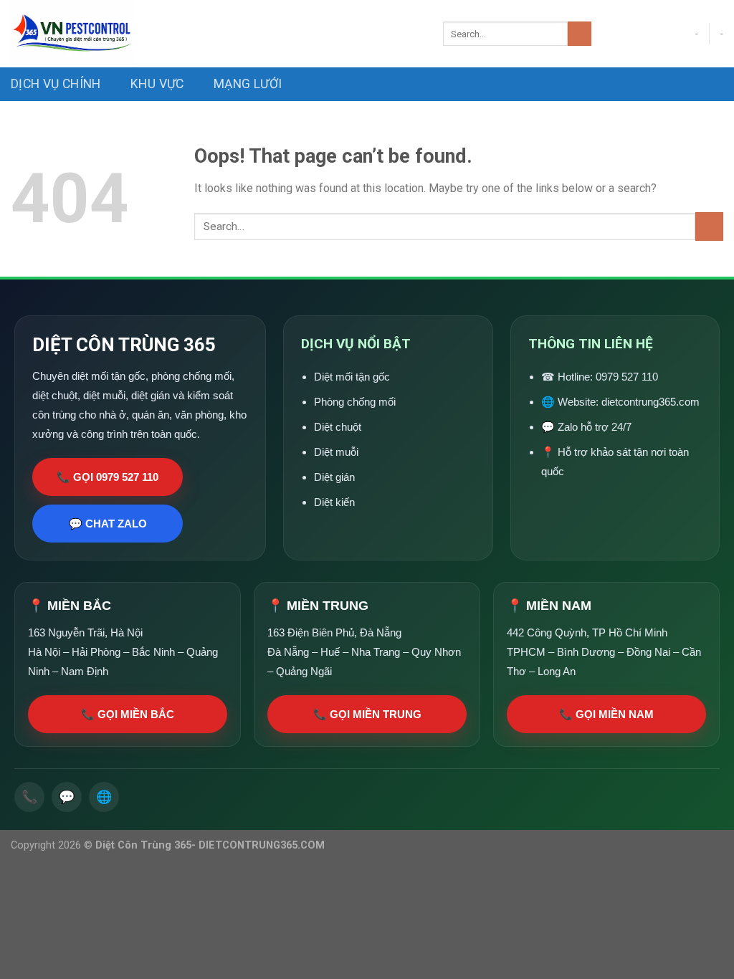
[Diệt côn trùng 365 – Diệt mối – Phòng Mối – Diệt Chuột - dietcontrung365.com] (216, 33)
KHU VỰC (157, 84)
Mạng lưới (248, 84)
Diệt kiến (334, 502)
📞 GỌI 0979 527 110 (107, 477)
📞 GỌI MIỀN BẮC (127, 714)
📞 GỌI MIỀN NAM (606, 714)
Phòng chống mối (355, 402)
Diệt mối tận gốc (352, 377)
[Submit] (579, 34)
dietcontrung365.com (650, 402)
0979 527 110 (627, 377)
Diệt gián (334, 477)
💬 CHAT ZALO (108, 523)
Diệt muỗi (336, 452)
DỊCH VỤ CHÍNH (56, 84)
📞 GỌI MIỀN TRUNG (367, 714)
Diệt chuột (337, 427)
